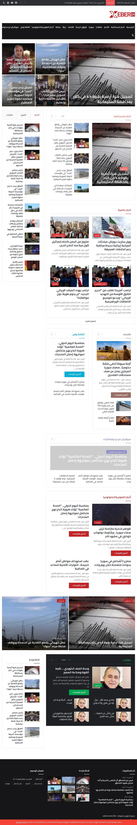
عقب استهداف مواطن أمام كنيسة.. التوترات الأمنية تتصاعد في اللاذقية (68, 392)
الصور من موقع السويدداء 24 (22, 779)
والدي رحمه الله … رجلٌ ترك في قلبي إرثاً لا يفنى (103, 701)
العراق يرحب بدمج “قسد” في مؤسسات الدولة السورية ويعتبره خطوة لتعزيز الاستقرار (19, 95)
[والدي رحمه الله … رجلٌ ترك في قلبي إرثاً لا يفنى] (123, 703)
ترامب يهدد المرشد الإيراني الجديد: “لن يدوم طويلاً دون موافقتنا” (72, 294)
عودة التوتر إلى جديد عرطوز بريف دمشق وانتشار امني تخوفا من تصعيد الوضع (15, 251)
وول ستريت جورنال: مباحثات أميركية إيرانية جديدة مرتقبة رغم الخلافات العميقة (113, 245)
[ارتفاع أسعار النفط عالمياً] (123, 420)
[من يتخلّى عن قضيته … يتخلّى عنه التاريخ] (123, 717)
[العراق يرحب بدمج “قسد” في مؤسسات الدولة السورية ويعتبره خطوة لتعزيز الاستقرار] (81, 174)
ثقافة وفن (25, 27)
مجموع (128, 600)
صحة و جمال (38, 783)
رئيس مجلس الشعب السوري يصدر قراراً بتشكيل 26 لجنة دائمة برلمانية (52, 97)
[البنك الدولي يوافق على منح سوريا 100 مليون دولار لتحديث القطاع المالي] (123, 406)
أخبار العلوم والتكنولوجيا (43, 27)
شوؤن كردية (81, 27)
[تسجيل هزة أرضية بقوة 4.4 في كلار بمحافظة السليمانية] (102, 74)
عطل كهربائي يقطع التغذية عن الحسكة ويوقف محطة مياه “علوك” (54, 65)
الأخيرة (36, 115)
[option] (68, 74)
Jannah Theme (21, 822)
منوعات (7, 783)
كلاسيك (27, 783)
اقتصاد (71, 27)
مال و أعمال (18, 783)
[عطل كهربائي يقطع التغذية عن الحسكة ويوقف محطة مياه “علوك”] (81, 128)
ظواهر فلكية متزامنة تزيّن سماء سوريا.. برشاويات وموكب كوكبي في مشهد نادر (112, 532)
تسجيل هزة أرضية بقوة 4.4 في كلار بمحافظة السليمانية (102, 99)
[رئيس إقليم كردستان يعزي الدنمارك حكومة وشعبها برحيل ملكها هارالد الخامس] (32, 266)
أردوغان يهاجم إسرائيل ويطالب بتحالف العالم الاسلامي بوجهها (15, 225)
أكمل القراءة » (121, 395)
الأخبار (106, 27)
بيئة (64, 27)
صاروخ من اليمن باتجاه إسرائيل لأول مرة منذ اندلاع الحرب (70, 243)
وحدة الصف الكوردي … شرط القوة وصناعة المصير (72, 670)
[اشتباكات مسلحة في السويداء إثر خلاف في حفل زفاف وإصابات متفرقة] (81, 188)
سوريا (91, 27)
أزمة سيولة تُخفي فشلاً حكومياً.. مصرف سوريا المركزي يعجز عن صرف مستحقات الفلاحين (116, 369)
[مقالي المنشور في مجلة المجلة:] (32, 238)
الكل (62, 116)
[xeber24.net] (122, 14)
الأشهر (23, 115)
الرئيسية (130, 27)
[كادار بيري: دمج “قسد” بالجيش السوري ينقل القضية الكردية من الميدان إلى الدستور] (81, 143)
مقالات (99, 27)
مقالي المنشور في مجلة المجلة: (15, 235)
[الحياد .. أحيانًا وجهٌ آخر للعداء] (81, 703)
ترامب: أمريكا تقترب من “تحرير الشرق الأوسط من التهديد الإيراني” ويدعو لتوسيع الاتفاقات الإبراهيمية (113, 296)
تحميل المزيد (90, 321)
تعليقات (9, 115)
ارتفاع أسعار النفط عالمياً (106, 419)
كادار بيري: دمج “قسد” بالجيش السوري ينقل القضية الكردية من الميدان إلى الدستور (74, 2)
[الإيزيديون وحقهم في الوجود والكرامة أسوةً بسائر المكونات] (81, 717)
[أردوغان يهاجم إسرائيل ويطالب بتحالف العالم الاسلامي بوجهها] (32, 223)
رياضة (58, 27)
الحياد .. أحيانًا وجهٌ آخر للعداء (63, 701)
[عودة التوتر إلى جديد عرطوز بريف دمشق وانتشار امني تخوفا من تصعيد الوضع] (32, 250)
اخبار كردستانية (118, 27)
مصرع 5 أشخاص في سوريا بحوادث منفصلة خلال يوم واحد (69, 383)
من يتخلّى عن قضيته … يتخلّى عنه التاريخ (104, 714)
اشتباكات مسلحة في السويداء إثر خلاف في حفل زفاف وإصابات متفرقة (62, 189)
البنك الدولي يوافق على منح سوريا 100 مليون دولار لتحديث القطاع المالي (105, 407)
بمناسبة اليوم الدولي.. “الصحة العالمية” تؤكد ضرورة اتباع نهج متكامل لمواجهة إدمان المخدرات (69, 348)
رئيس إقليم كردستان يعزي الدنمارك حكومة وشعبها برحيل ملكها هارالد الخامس (15, 269)
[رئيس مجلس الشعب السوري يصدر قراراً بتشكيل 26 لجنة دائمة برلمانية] (81, 158)
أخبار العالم (39, 779)
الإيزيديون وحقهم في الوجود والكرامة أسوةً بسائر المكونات (62, 716)
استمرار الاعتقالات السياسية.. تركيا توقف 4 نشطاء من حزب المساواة (64, 479)
